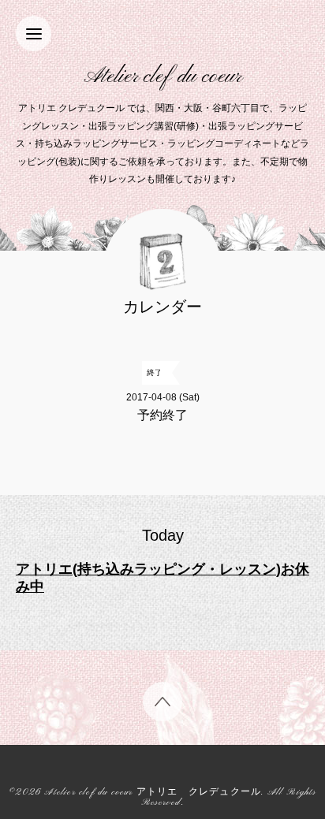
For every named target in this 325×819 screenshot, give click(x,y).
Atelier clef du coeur (163, 77)
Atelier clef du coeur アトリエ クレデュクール (152, 793)
